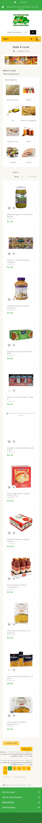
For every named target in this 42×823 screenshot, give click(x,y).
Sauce (28, 141)
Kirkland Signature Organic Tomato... (18, 540)
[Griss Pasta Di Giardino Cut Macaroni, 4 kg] (21, 613)
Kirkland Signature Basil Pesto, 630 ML (20, 215)
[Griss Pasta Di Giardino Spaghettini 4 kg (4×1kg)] (21, 705)
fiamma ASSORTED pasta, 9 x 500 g (20, 677)
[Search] (33, 32)
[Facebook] (20, 820)
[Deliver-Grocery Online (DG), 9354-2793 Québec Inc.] (21, 20)
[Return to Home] (14, 51)
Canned (12, 162)
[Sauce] (29, 132)
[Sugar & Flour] (13, 132)
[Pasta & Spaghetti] (29, 111)
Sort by (16, 172)
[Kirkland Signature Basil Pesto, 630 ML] (21, 197)
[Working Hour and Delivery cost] (17, 785)
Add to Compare (14, 208)
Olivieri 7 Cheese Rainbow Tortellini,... (18, 261)
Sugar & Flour (12, 141)
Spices (28, 100)
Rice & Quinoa (13, 100)
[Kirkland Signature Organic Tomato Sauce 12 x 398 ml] (21, 522)
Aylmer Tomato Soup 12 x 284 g (20, 398)
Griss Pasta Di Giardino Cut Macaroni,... (18, 632)
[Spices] (29, 90)
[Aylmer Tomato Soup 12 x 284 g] (21, 380)
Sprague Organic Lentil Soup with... (19, 352)
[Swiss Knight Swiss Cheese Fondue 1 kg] (21, 476)
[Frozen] (29, 153)
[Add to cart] (9, 208)
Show (16, 177)
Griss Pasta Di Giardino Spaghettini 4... (17, 723)
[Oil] (13, 111)
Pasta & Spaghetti (28, 120)
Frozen (29, 162)
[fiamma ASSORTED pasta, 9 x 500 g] (21, 659)
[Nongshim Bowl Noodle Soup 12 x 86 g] (21, 428)
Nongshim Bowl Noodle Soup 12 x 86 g (20, 449)
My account (8, 792)
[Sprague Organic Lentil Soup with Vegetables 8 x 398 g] (21, 334)
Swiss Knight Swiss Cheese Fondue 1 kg (18, 495)
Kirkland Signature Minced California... (18, 307)
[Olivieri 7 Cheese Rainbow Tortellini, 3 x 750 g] (21, 243)
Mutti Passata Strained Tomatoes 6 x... (17, 586)
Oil (13, 120)
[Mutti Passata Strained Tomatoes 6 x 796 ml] (21, 568)
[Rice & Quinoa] (13, 90)
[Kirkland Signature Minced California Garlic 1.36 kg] (21, 288)
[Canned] (13, 153)
